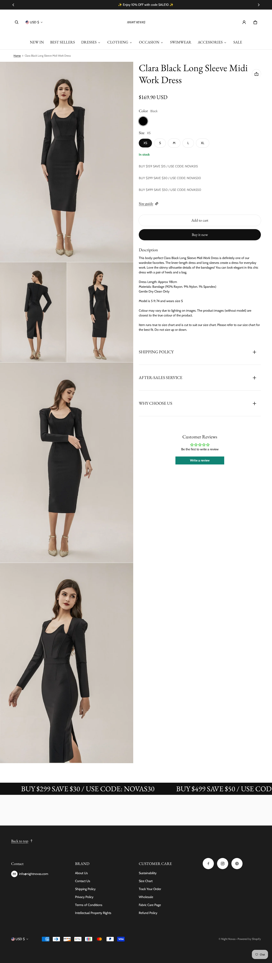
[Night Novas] (136, 22)
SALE (237, 42)
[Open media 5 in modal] (66, 462)
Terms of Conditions (88, 905)
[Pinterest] (237, 863)
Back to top (19, 840)
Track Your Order (150, 889)
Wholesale (146, 897)
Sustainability (148, 873)
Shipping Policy (85, 889)
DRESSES (89, 42)
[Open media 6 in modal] (66, 663)
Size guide (146, 203)
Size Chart (146, 881)
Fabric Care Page (150, 905)
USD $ (34, 22)
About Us (81, 873)
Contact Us (82, 881)
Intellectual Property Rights (93, 913)
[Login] (244, 22)
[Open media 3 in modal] (33, 312)
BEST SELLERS (62, 42)
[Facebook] (208, 863)
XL (202, 143)
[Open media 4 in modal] (100, 312)
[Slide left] (13, 4)
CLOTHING (117, 42)
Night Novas (228, 938)
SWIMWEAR (180, 42)
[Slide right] (258, 4)
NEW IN (37, 42)
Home (17, 55)
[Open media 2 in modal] (66, 162)
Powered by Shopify (249, 938)
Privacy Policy (84, 897)
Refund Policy (148, 913)
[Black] (143, 121)
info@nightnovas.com (33, 874)
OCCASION (149, 42)
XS (145, 143)
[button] (16, 22)
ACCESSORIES (210, 42)
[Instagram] (222, 863)
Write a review (200, 460)
